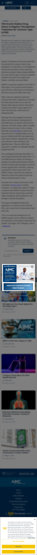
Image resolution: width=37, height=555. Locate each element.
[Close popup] (32, 266)
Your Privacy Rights (18, 541)
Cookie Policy (31, 538)
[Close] (35, 519)
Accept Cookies (18, 551)
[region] (18, 536)
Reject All (18, 546)
